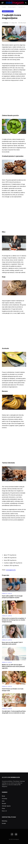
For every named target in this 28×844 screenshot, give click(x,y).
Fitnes (3, 808)
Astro (3, 801)
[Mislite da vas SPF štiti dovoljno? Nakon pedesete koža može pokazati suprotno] (14, 653)
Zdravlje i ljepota (8, 11)
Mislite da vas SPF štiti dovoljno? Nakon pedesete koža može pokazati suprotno (13, 666)
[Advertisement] (14, 97)
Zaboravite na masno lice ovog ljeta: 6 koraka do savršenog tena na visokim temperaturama (14, 619)
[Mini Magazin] (15, 2)
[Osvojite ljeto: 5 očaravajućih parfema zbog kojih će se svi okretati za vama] (14, 700)
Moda (3, 796)
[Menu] (3, 2)
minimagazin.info (11, 570)
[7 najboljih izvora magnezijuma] (14, 33)
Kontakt (4, 823)
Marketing (4, 821)
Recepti (4, 803)
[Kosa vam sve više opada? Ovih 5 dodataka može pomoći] (14, 631)
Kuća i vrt (4, 811)
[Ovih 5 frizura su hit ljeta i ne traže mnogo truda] (14, 677)
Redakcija (5, 22)
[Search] (25, 2)
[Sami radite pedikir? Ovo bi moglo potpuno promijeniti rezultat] (14, 584)
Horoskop (4, 798)
